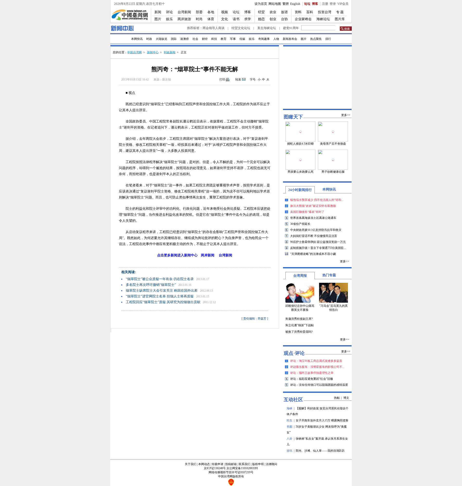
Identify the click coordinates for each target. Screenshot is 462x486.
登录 (333, 4)
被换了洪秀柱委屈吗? (299, 331)
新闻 (157, 12)
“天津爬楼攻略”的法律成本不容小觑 (313, 254)
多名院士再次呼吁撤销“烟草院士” (151, 285)
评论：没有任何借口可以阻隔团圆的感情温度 (319, 385)
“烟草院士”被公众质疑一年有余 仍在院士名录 (160, 279)
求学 (247, 19)
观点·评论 (294, 353)
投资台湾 (324, 12)
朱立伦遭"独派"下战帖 (299, 325)
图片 (157, 19)
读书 (236, 19)
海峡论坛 (323, 19)
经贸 (261, 12)
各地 (210, 12)
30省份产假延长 (300, 224)
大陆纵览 (161, 39)
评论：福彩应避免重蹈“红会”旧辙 (311, 379)
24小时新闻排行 (300, 190)
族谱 (284, 12)
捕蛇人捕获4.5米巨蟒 (300, 143)
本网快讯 (137, 39)
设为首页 (261, 4)
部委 (199, 12)
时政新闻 (169, 52)
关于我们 (190, 464)
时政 (149, 39)
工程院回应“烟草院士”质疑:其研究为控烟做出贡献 (163, 302)
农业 (273, 12)
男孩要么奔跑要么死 (301, 171)
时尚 (199, 19)
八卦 (289, 438)
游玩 (289, 450)
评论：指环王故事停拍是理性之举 (312, 373)
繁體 (285, 4)
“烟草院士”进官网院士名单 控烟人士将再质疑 (160, 296)
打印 (222, 79)
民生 (289, 420)
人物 (276, 39)
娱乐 (169, 19)
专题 (340, 12)
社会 (195, 39)
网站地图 (275, 4)
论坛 (307, 4)
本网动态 (204, 464)
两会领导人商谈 (214, 28)
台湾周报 (300, 275)
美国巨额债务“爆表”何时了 (307, 212)
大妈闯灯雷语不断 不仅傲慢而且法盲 (313, 236)
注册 (325, 4)
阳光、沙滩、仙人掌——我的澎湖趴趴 (320, 450)
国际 (174, 39)
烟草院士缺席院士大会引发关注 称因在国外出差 (162, 290)
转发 (238, 79)
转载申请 (217, 464)
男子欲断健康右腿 (333, 171)
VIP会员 (342, 4)
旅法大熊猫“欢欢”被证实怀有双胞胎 (313, 206)
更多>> (345, 115)
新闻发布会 (290, 39)
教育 (223, 39)
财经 (205, 39)
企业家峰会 (303, 19)
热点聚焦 (316, 39)
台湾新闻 (184, 12)
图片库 (340, 19)
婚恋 (261, 19)
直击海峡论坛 (266, 28)
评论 (169, 12)
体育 (210, 19)
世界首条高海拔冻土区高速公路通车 (313, 218)
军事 (233, 39)
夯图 (289, 426)
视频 (224, 12)
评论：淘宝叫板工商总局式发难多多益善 (316, 361)
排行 (328, 39)
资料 (298, 12)
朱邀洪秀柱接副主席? (299, 318)
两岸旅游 (184, 19)
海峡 (289, 408)
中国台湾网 (134, 52)
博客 (315, 4)
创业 (273, 19)
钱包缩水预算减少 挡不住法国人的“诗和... (316, 200)
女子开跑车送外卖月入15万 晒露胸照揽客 (322, 420)
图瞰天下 (293, 116)
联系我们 (244, 464)
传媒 (242, 39)
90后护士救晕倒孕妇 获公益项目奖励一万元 (318, 242)
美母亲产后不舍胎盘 (333, 143)
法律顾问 (271, 464)
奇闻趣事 (264, 39)
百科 (309, 12)
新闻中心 (153, 52)
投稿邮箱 (231, 464)
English (295, 4)
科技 (214, 39)
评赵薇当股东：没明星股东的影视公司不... (317, 367)
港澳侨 (184, 39)
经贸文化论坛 (240, 28)
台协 (284, 19)
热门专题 (329, 275)
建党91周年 (291, 28)
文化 (224, 19)
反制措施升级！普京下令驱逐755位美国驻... (318, 248)
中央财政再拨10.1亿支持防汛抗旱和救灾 (315, 230)
